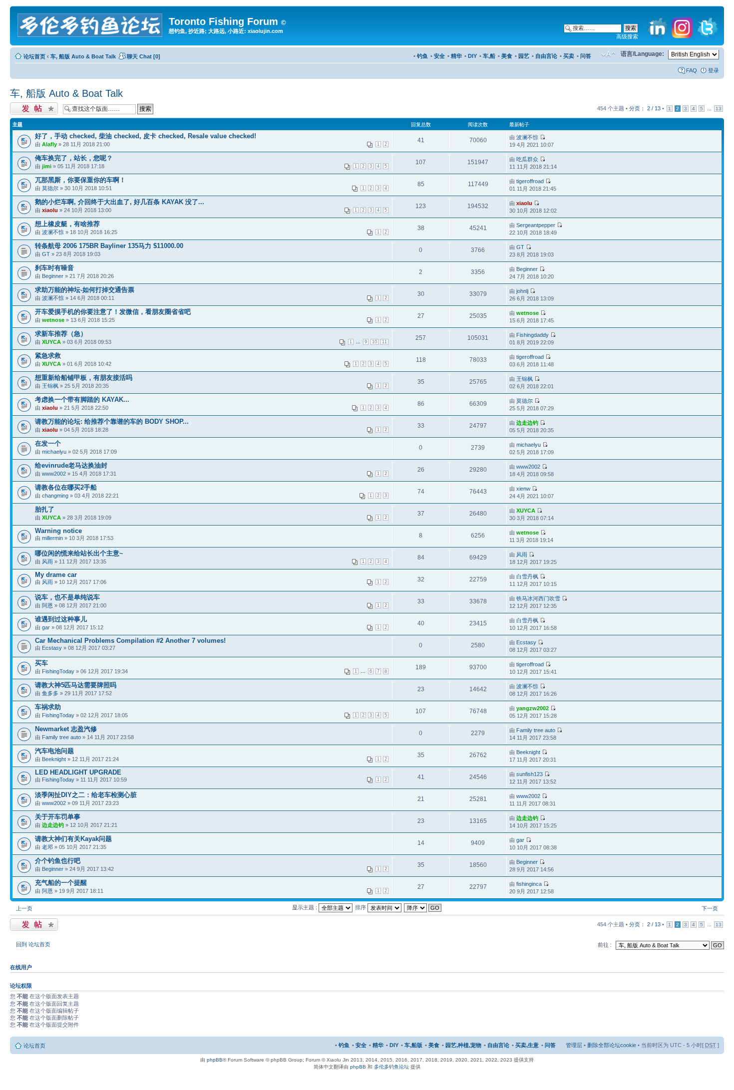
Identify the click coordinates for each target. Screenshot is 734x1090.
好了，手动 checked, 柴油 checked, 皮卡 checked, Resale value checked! (145, 136)
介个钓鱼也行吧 (57, 860)
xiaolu (50, 210)
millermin (52, 538)
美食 (506, 56)
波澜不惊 (527, 137)
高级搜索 (627, 36)
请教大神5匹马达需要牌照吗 (75, 685)
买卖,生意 (527, 1045)
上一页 (24, 908)
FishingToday (58, 671)
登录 (713, 70)
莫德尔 (50, 188)
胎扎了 (44, 509)
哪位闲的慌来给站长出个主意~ (79, 553)
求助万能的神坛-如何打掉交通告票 (84, 289)
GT (46, 254)
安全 (439, 56)
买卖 (568, 56)
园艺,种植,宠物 (463, 1045)
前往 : (605, 945)
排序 (361, 907)
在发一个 (48, 443)
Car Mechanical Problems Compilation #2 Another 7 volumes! (130, 640)
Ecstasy (52, 648)
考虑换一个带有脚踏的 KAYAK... (82, 399)
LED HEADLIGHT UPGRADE (78, 772)
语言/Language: (642, 53)
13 (719, 108)
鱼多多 (50, 693)
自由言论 (546, 56)
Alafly (49, 144)
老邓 (47, 847)
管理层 (574, 1045)
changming (55, 496)
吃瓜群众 (527, 159)
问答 (585, 56)
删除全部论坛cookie (611, 1045)
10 (374, 341)
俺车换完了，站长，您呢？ (74, 158)
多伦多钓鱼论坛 (391, 1067)
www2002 (54, 474)
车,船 (489, 56)
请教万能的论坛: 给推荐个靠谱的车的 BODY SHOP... (112, 421)
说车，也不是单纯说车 (67, 597)
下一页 (710, 908)
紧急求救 (48, 355)
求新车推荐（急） (61, 333)
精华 (456, 56)
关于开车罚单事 (57, 816)
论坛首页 (34, 56)
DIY (472, 56)
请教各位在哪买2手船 (66, 487)
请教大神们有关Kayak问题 (73, 838)
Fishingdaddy (532, 335)
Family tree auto (61, 737)
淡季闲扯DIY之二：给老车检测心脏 (86, 795)
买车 (41, 663)
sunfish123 (529, 774)
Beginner (52, 276)
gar (46, 627)
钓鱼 (422, 56)
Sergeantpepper (535, 225)
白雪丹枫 (527, 576)
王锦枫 (50, 386)
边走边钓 (527, 423)
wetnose (53, 320)
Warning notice (58, 531)
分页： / (645, 108)
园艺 (523, 56)
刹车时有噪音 (54, 268)
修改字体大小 (608, 54)
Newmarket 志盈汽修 (66, 729)
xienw (523, 489)
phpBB (215, 1060)
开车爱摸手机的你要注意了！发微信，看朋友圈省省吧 (113, 311)
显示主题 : (305, 907)
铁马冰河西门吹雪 (538, 598)
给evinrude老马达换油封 (71, 465)
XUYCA (51, 342)
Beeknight (54, 759)
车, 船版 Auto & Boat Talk (83, 56)
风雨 (47, 561)
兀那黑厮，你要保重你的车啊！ (80, 180)
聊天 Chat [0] (143, 56)
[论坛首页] (90, 23)
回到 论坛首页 (33, 944)
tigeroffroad (530, 181)
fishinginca (529, 884)
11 (384, 341)
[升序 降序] (423, 907)
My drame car (56, 574)
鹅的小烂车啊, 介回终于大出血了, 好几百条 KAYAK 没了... (119, 202)
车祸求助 (48, 707)
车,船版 (413, 1045)
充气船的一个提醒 (61, 882)
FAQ (691, 70)
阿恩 (47, 605)
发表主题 (21, 106)
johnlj (522, 291)
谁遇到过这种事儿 (61, 619)
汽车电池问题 (54, 751)
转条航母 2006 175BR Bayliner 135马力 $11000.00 (109, 246)
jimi (46, 166)
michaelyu (54, 452)
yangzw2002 (532, 708)
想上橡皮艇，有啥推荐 (67, 224)
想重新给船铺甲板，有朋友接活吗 (83, 377)
